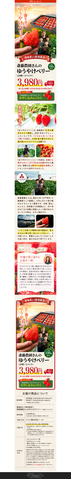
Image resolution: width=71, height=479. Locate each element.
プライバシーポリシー (39, 473)
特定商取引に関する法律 (31, 473)
